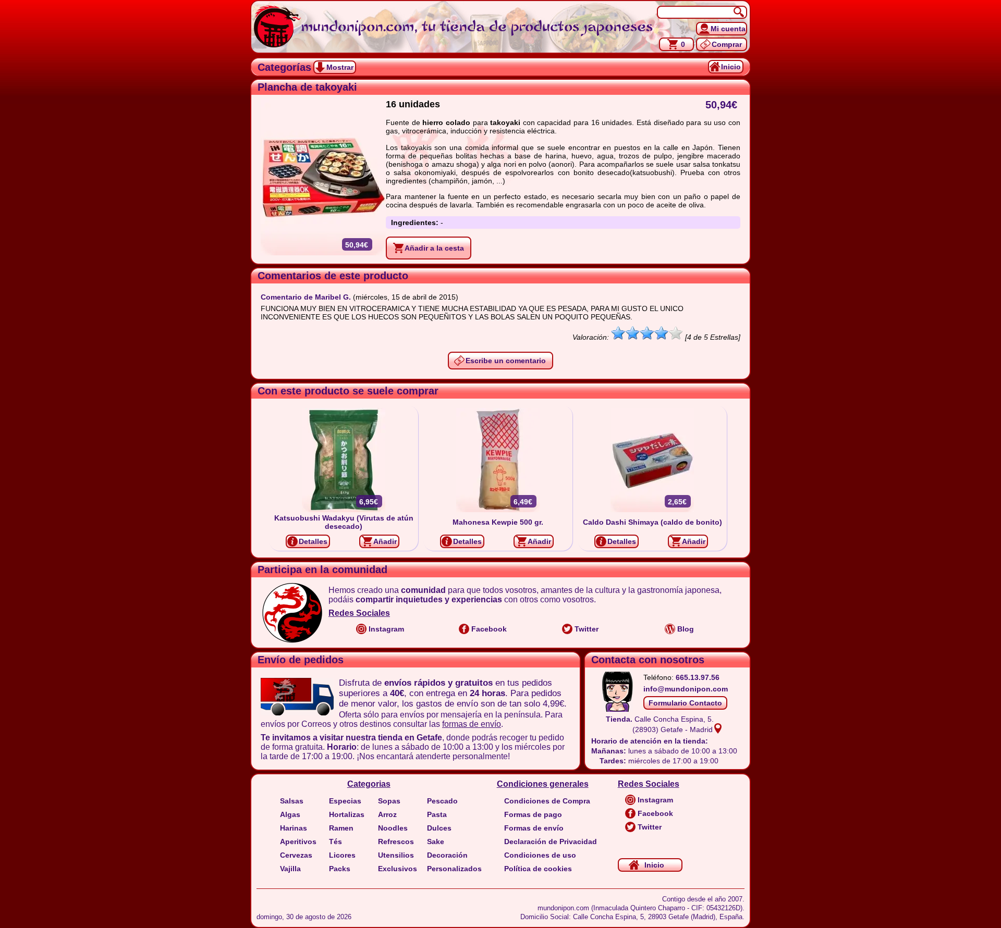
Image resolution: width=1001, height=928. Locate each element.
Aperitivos (298, 841)
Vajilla (290, 868)
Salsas (291, 801)
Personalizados (454, 868)
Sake (435, 841)
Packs (339, 868)
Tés (335, 841)
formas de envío (471, 724)
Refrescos (396, 841)
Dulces (439, 828)
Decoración (447, 855)
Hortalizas (346, 814)
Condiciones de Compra (547, 801)
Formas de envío (534, 828)
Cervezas (296, 855)
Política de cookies (538, 868)
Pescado (442, 801)
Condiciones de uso (540, 855)
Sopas (389, 801)
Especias (345, 801)
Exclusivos (397, 868)
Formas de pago (533, 814)
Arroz (387, 814)
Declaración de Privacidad (550, 841)
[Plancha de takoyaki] (323, 177)
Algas (290, 814)
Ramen (341, 828)
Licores (342, 855)
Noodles (393, 828)
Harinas (293, 828)
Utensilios (396, 855)
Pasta (437, 814)
